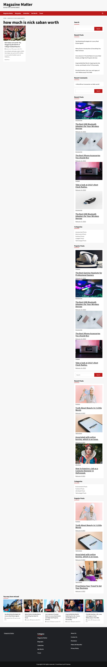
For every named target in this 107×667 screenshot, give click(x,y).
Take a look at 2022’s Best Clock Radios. (86, 185)
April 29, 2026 (17, 618)
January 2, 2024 (16, 49)
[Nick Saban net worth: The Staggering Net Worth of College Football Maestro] (14, 33)
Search (76, 22)
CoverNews (59, 664)
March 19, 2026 (35, 620)
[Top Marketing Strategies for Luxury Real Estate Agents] (12, 605)
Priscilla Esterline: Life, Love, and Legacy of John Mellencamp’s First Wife (87, 71)
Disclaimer (74, 641)
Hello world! (95, 84)
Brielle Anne (8, 49)
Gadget (77, 181)
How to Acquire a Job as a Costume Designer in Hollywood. (86, 470)
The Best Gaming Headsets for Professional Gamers (88, 274)
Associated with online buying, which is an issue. (86, 438)
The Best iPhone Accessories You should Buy (87, 156)
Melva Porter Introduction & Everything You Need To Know (88, 49)
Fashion (77, 269)
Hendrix (28, 620)
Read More (7, 59)
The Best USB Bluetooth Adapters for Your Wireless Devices (87, 126)
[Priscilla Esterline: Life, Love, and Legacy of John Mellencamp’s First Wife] (94, 605)
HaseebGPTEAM (9, 618)
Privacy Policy (75, 648)
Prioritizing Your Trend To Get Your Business (88, 587)
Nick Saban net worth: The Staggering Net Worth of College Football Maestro (13, 45)
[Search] (103, 13)
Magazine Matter (17, 4)
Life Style (78, 465)
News (6, 610)
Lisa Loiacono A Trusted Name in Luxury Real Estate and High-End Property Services (88, 57)
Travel (41, 13)
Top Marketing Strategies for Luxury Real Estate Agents (87, 42)
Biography (18, 13)
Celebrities (26, 13)
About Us (73, 633)
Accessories (78, 120)
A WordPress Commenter (83, 84)
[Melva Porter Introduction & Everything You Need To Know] (33, 605)
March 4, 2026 (75, 621)
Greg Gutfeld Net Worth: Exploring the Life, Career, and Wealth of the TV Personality (87, 64)
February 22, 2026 (96, 620)
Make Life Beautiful (76, 644)
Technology (78, 433)
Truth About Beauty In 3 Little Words (88, 409)
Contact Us (74, 637)
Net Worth (34, 13)
